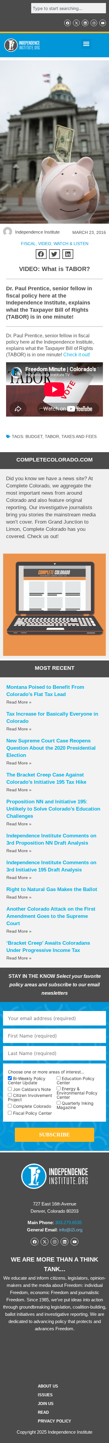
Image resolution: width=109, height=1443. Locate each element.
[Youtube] (102, 23)
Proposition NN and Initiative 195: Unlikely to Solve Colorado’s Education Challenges (53, 809)
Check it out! (76, 354)
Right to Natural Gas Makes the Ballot (51, 889)
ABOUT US (48, 1386)
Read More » (18, 702)
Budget (33, 436)
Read (43, 1412)
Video (44, 243)
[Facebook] (67, 23)
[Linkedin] (85, 23)
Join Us (46, 1403)
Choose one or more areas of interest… (46, 1072)
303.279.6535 (68, 1222)
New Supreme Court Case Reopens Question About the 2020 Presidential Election (51, 748)
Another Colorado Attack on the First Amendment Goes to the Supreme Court (50, 916)
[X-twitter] (76, 23)
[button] (86, 44)
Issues (45, 1395)
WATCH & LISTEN (71, 243)
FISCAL (28, 243)
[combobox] (68, 8)
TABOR (52, 436)
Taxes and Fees (79, 436)
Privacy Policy (54, 1421)
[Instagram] (94, 23)
